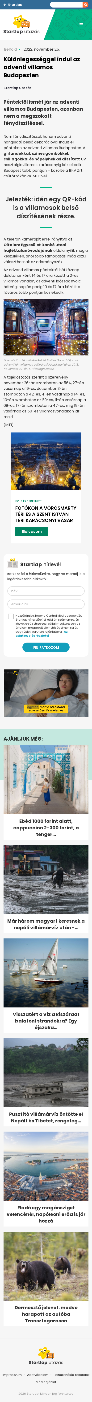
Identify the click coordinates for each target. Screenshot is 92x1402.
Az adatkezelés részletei (42, 634)
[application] (46, 693)
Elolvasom (32, 531)
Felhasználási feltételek (72, 1375)
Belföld (10, 49)
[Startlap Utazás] (24, 24)
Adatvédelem (37, 1375)
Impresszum (12, 1375)
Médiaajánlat (46, 1382)
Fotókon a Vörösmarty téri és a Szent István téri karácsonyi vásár (45, 514)
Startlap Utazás (18, 88)
